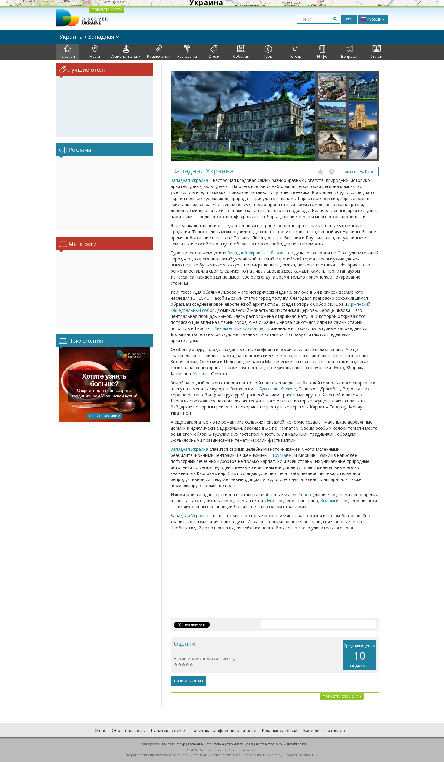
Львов (277, 253)
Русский (374, 19)
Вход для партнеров (324, 730)
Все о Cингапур (173, 744)
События (241, 56)
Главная (67, 56)
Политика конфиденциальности (223, 730)
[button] (181, 116)
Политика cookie (168, 730)
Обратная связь (128, 730)
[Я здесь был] (333, 170)
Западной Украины (246, 253)
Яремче (288, 389)
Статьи (376, 56)
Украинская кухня (240, 744)
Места (94, 56)
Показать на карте (358, 171)
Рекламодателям (279, 730)
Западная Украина (189, 180)
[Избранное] (322, 170)
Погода (295, 56)
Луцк (270, 500)
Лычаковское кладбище (238, 328)
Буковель (268, 389)
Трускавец (282, 455)
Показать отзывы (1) (342, 696)
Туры (268, 56)
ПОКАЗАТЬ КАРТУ (106, 9)
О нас (100, 730)
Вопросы (349, 56)
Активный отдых (125, 56)
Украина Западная (88, 36)
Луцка (338, 367)
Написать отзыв (188, 680)
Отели (214, 56)
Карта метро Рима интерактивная (281, 744)
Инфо (322, 56)
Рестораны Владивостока (206, 744)
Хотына (201, 373)
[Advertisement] (104, 193)
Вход (349, 18)
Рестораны (187, 56)
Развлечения (158, 56)
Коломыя (329, 500)
